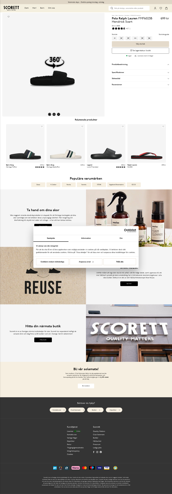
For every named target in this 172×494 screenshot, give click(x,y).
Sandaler (127, 15)
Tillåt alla (119, 262)
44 (135, 38)
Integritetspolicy (73, 451)
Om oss (51, 8)
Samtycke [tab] (51, 238)
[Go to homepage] (11, 8)
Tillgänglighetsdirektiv (75, 448)
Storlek (114, 34)
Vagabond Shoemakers (116, 184)
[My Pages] (155, 8)
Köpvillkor (113, 410)
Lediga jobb (97, 448)
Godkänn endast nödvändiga (52, 262)
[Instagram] (97, 452)
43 (128, 38)
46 (149, 38)
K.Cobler (53, 184)
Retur (69, 444)
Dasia (38, 184)
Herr (34, 8)
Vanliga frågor (72, 438)
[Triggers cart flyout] (166, 8)
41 (114, 38)
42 (121, 38)
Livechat (73, 431)
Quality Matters (99, 431)
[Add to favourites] (8, 17)
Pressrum (96, 444)
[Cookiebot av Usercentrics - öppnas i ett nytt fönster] (126, 230)
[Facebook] (93, 452)
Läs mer (129, 283)
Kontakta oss (57, 410)
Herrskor (121, 15)
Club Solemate (76, 410)
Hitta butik (43, 340)
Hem (113, 15)
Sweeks (83, 184)
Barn (42, 8)
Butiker (94, 410)
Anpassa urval (85, 262)
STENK (99, 184)
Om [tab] (121, 238)
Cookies (70, 454)
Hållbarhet (97, 441)
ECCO (134, 184)
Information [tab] (86, 238)
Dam (27, 8)
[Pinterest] (100, 452)
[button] (115, 468)
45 (142, 38)
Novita (69, 184)
